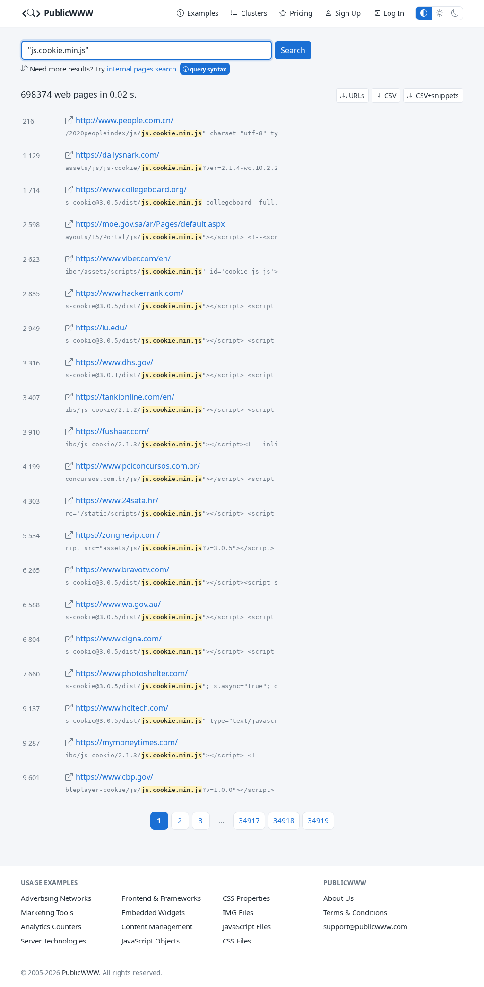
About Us (338, 898)
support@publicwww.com (365, 926)
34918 (283, 820)
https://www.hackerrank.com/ (129, 293)
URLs (355, 95)
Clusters (254, 13)
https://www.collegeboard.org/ (131, 189)
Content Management (156, 926)
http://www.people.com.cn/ (124, 120)
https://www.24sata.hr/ (117, 500)
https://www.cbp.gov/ (114, 777)
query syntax (207, 69)
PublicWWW (67, 12)
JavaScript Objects (150, 940)
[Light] (439, 13)
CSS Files (237, 940)
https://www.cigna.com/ (119, 638)
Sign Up (348, 13)
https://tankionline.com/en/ (125, 396)
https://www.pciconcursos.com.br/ (138, 466)
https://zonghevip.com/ (118, 535)
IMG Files (238, 912)
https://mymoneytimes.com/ (127, 742)
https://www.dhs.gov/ (114, 362)
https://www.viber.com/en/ (123, 258)
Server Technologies (53, 940)
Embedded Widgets (153, 912)
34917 (249, 820)
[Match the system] (424, 13)
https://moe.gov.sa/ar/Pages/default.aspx (150, 224)
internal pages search (141, 68)
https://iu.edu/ (101, 327)
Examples (202, 13)
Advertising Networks (56, 898)
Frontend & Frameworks (161, 898)
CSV (389, 95)
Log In (393, 13)
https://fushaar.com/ (112, 431)
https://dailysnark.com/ (117, 155)
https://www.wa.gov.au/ (118, 604)
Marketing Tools (47, 912)
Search (293, 50)
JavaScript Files (247, 926)
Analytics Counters (51, 926)
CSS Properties (246, 898)
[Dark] (455, 13)
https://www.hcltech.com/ (122, 707)
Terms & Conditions (355, 912)
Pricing (301, 13)
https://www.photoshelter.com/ (132, 673)
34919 (318, 820)
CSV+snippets (436, 95)
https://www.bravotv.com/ (122, 569)
